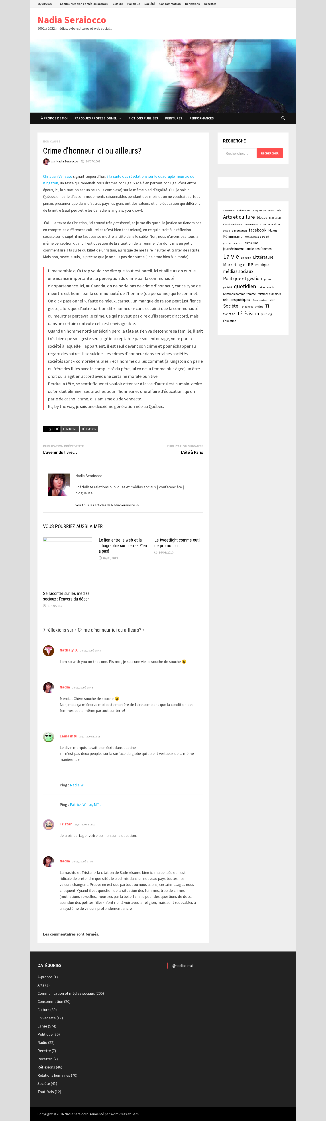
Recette (44, 1050)
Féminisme (70, 429)
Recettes (210, 4)
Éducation (229, 321)
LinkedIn (246, 257)
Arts (40, 985)
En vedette (46, 1017)
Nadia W (77, 785)
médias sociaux (238, 271)
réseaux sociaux (259, 300)
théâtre (259, 306)
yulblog (266, 314)
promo (268, 279)
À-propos (45, 976)
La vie (231, 256)
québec (261, 287)
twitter (229, 313)
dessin (226, 230)
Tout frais (45, 1091)
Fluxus (272, 230)
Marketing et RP (238, 264)
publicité (227, 287)
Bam (135, 1114)
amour (271, 210)
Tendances (246, 306)
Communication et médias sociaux (84, 4)
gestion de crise (232, 243)
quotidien (245, 286)
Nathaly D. (69, 650)
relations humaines (269, 294)
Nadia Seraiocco (71, 20)
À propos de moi (54, 118)
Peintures (173, 118)
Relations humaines (53, 1075)
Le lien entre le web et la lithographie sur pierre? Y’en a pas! (123, 545)
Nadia (65, 687)
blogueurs (275, 217)
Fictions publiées (143, 118)
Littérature (263, 257)
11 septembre (259, 210)
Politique (133, 4)
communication (270, 224)
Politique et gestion (242, 278)
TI (267, 306)
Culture (118, 4)
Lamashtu (68, 736)
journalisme (251, 243)
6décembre (243, 210)
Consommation (170, 4)
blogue (262, 217)
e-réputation (239, 230)
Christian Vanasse (57, 176)
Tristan (66, 824)
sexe (272, 300)
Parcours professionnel (96, 118)
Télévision (89, 429)
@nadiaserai (182, 965)
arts (279, 210)
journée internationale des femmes (247, 249)
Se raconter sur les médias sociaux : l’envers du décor (66, 596)
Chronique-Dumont (233, 224)
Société (149, 4)
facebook (257, 230)
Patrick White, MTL (85, 804)
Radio (42, 1042)
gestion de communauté (257, 236)
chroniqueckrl (251, 224)
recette (270, 287)
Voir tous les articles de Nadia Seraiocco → (107, 505)
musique (262, 264)
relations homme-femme (239, 294)
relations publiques (236, 300)
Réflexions (192, 4)
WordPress (118, 1114)
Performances (201, 118)
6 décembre (228, 210)
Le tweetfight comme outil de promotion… (177, 542)
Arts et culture (239, 217)
